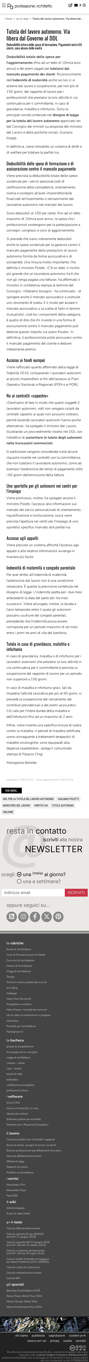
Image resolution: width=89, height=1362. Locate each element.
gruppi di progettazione (19, 1046)
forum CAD (13, 1102)
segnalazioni (57, 1335)
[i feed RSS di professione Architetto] (11, 917)
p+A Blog (12, 988)
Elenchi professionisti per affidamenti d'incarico (33, 1150)
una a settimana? (41, 881)
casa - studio (13, 1068)
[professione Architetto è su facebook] (35, 917)
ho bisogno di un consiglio (22, 1052)
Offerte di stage (15, 1161)
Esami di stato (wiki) (18, 1213)
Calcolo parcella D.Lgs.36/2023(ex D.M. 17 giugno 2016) (24, 1235)
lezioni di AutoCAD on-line (22, 1108)
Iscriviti (76, 892)
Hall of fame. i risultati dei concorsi (26, 1009)
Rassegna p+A (14, 1031)
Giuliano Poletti (68, 799)
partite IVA (41, 805)
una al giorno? (44, 874)
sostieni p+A (77, 1335)
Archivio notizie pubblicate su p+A (26, 982)
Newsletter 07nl (15, 1184)
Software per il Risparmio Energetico (27, 1124)
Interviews (12, 1020)
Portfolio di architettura (19, 1172)
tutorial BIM (13, 1278)
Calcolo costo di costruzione (23, 1267)
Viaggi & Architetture (18, 971)
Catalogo (11, 993)
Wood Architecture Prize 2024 (24, 1307)
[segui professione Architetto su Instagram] (23, 917)
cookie (67, 1341)
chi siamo (21, 1335)
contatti (81, 1341)
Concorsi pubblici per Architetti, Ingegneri (30, 1139)
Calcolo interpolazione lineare (23, 1272)
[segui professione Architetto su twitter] (46, 917)
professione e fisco (17, 1090)
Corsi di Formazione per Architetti (25, 954)
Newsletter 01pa (16, 1190)
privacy (54, 1341)
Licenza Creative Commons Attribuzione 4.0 (61, 1355)
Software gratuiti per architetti (23, 1119)
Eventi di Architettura (18, 949)
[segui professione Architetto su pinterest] (58, 917)
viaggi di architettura (18, 1057)
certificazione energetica (20, 1085)
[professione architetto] (32, 7)
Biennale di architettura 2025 (23, 1290)
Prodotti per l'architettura (21, 1026)
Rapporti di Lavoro (17, 1167)
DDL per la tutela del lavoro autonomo (28, 799)
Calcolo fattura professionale (23, 1228)
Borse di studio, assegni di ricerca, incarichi (31, 1145)
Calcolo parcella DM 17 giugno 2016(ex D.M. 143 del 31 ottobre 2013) (27, 1243)
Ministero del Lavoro (16, 805)
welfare (8, 812)
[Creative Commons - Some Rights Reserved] (44, 1348)
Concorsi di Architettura (20, 960)
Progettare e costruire (18, 1004)
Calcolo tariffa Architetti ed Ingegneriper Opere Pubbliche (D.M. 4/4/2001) (27, 1260)
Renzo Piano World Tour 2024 (24, 1296)
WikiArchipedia (15, 1208)
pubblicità (38, 1335)
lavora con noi (36, 1341)
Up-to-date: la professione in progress (28, 1015)
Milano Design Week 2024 (21, 1301)
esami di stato (14, 1074)
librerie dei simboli (17, 1113)
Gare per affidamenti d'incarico (24, 1156)
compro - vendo (15, 1063)
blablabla (11, 1079)
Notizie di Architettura (19, 966)
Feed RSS (11, 1195)
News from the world (18, 998)
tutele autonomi (62, 805)
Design (10, 976)
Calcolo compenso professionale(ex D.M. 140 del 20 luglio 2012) (25, 1252)
